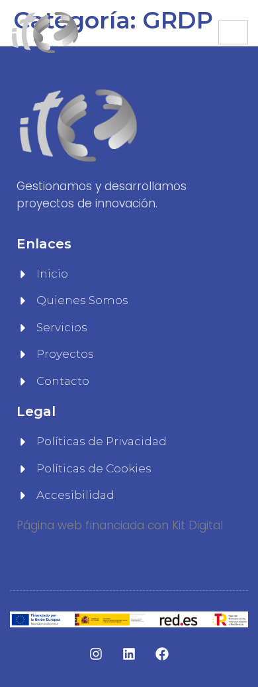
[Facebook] (162, 654)
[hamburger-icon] (233, 32)
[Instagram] (96, 654)
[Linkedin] (129, 654)
